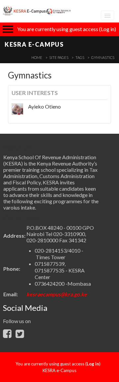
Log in (107, 29)
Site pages (58, 57)
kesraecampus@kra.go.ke (56, 294)
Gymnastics (102, 57)
